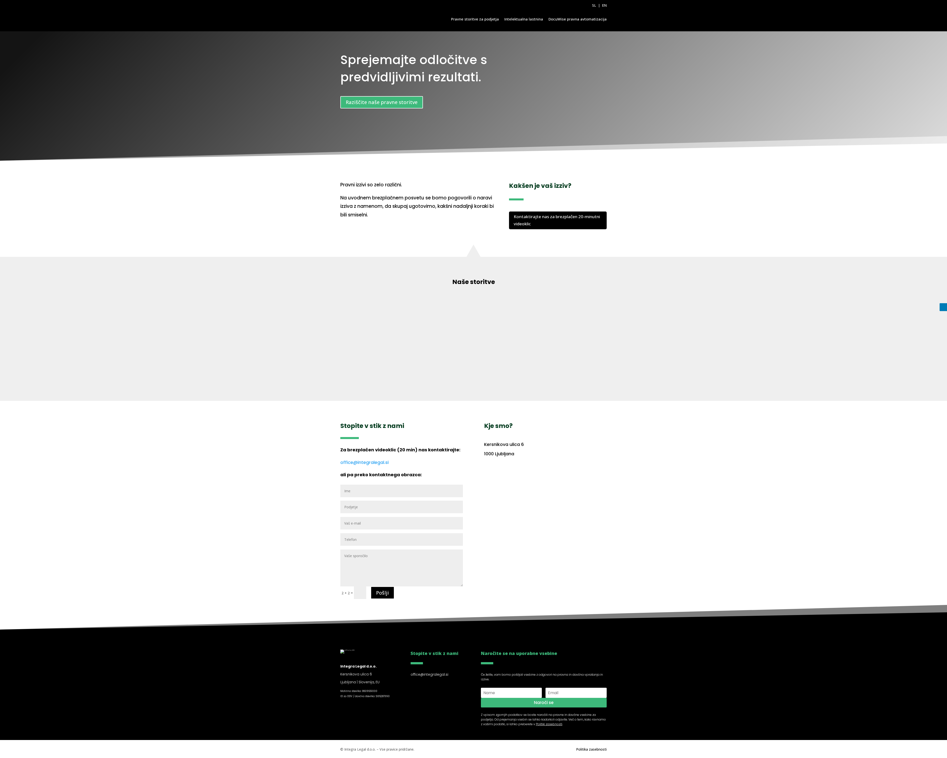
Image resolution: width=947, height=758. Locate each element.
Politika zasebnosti (591, 749)
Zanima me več (241, 377)
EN (604, 5)
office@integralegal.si (364, 462)
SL (594, 5)
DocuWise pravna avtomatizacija (577, 19)
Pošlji (382, 592)
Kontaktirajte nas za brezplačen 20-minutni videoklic (557, 220)
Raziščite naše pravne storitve (382, 102)
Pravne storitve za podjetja (475, 19)
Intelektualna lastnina (523, 19)
